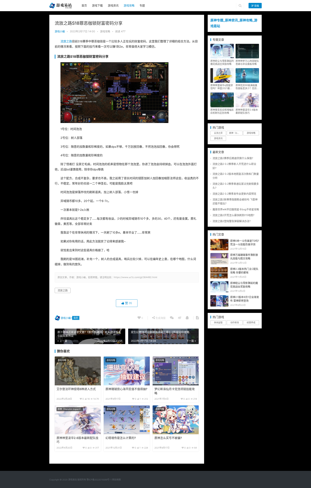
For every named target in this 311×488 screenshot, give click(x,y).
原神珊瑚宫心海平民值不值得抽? (126, 389)
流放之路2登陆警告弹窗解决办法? (232, 221)
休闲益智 (218, 322)
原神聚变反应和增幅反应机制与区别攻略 (222, 111)
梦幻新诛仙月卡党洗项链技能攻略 (174, 391)
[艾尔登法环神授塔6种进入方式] (78, 371)
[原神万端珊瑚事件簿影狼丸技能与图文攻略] (219, 254)
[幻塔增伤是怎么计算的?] (127, 419)
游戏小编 (60, 31)
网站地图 (116, 479)
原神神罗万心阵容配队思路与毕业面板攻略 (247, 62)
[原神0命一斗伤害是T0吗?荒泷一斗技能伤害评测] (219, 240)
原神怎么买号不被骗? (168, 438)
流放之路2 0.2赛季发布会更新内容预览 (234, 193)
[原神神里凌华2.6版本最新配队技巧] (78, 419)
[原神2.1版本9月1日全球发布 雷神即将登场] (219, 297)
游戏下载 (97, 5)
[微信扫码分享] (171, 318)
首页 (84, 5)
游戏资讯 (113, 5)
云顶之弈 (218, 133)
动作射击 (234, 322)
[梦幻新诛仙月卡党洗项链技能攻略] (176, 371)
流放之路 (66, 41)
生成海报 (160, 317)
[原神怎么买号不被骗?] (176, 419)
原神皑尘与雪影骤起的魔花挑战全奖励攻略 (222, 62)
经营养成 (251, 322)
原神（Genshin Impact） (70, 409)
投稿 (256, 5)
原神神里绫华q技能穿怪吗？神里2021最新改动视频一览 (221, 87)
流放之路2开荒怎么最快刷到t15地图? (233, 215)
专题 (142, 5)
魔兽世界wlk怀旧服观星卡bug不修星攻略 (236, 209)
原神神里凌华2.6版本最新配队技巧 (77, 440)
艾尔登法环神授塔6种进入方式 (76, 389)
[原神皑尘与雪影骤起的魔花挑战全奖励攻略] (219, 283)
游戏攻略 (129, 5)
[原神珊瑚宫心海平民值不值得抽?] (127, 371)
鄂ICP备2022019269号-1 (99, 479)
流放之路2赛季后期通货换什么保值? (233, 158)
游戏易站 (72, 479)
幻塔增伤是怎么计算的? (120, 438)
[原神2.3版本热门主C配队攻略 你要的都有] (219, 269)
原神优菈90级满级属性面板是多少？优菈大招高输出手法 (247, 87)
